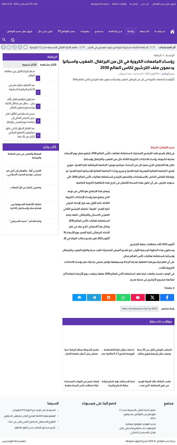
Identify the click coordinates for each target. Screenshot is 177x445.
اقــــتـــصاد (144, 31)
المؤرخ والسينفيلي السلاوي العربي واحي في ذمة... (31, 421)
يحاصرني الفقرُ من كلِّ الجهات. (25, 187)
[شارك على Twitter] (152, 297)
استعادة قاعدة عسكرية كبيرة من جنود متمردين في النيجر (121, 47)
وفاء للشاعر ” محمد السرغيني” (25, 221)
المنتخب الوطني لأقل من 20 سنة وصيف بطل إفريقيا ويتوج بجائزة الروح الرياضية (154, 353)
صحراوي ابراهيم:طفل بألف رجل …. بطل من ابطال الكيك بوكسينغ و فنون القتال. (20, 103)
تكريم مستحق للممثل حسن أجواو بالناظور (34, 427)
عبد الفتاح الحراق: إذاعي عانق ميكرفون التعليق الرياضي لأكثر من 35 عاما (20, 132)
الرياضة (157, 55)
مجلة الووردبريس (10, 441)
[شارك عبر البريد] (138, 297)
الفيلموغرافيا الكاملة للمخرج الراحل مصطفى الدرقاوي (29, 415)
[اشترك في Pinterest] (8, 47)
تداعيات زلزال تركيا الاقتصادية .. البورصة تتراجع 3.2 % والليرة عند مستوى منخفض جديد (118, 353)
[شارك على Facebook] (167, 297)
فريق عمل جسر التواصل (19, 31)
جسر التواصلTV (66, 31)
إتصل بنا (134, 3)
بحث (4, 40)
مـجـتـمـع (99, 31)
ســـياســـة (160, 31)
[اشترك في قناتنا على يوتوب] (25, 47)
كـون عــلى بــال (45, 31)
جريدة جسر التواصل (165, 441)
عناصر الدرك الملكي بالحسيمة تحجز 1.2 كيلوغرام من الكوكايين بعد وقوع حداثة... (137, 414)
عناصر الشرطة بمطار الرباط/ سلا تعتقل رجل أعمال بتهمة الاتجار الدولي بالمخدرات (81, 353)
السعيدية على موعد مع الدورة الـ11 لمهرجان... (33, 410)
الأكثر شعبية (29, 64)
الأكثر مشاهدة (48, 64)
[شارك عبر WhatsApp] (123, 297)
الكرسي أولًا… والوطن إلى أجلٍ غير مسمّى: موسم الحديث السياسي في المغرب (23, 174)
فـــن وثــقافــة (115, 31)
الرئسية (172, 31)
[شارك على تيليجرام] (94, 297)
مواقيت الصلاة (119, 3)
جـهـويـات (85, 31)
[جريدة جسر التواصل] (88, 17)
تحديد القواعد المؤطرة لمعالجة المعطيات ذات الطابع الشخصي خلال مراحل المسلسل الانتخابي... (137, 428)
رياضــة (131, 31)
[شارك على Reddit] (109, 297)
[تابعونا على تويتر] (19, 47)
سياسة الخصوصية (100, 3)
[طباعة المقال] (79, 297)
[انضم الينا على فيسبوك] (3, 47)
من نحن (145, 3)
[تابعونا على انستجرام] (14, 47)
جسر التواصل (167, 73)
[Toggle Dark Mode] (13, 40)
